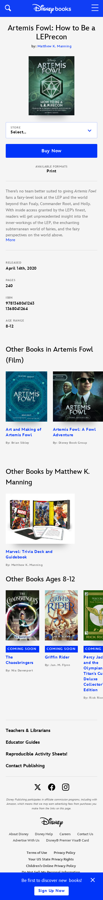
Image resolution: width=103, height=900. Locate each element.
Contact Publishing (25, 766)
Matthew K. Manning (54, 46)
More (10, 239)
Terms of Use (37, 853)
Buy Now (51, 151)
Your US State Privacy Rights (51, 859)
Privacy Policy (64, 853)
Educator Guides (23, 742)
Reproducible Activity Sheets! (36, 754)
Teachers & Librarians (28, 730)
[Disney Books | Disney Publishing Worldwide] (51, 8)
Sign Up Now (51, 890)
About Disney (18, 834)
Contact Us (85, 834)
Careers (65, 834)
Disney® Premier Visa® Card (67, 840)
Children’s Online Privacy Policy (51, 866)
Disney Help (44, 834)
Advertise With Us (26, 840)
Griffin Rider (57, 657)
